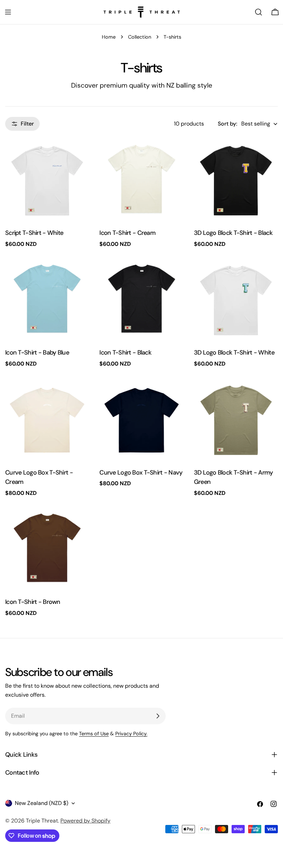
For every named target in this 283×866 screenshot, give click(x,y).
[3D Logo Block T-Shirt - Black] (236, 181)
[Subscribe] (157, 716)
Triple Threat (42, 820)
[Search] (258, 12)
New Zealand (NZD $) (41, 803)
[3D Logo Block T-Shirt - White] (236, 300)
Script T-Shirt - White (34, 233)
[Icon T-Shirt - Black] (141, 300)
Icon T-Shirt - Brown (32, 602)
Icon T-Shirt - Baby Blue (37, 352)
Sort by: (227, 123)
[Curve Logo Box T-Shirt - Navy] (141, 420)
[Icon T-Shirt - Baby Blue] (47, 300)
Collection (139, 37)
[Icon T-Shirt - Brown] (47, 549)
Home (109, 37)
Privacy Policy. (131, 733)
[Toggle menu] (8, 12)
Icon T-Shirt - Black (125, 352)
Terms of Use (94, 733)
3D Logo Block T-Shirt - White (234, 352)
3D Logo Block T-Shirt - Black (233, 233)
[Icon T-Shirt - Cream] (141, 181)
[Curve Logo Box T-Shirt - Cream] (47, 420)
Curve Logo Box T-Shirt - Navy (140, 472)
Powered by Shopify (85, 820)
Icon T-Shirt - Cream (127, 233)
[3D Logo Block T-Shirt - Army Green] (236, 420)
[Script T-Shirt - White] (47, 181)
